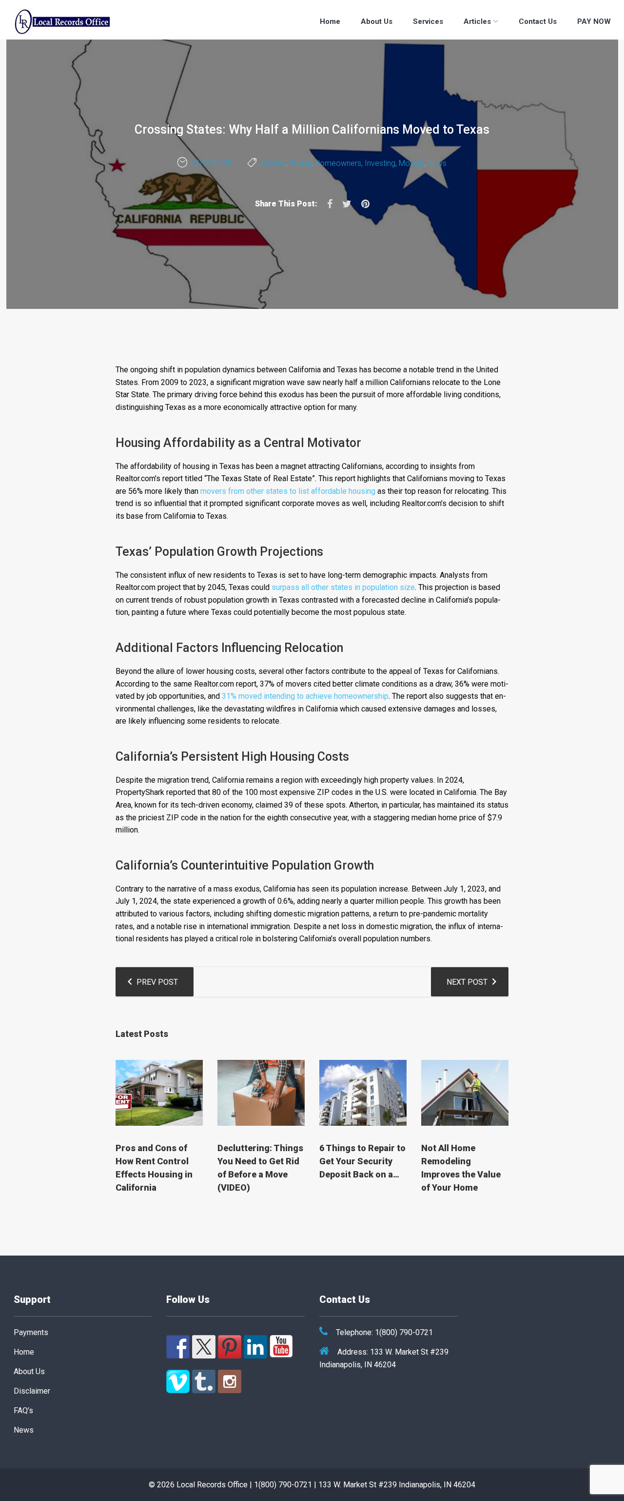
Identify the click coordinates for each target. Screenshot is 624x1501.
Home (330, 21)
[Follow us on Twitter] (203, 1347)
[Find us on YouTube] (281, 1347)
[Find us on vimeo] (178, 1381)
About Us (376, 21)
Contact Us (538, 21)
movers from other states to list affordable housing (287, 491)
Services (428, 21)
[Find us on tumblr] (203, 1381)
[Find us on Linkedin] (255, 1347)
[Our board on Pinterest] (229, 1347)
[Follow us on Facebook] (178, 1347)
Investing (380, 163)
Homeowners (338, 163)
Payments (31, 1332)
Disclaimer (32, 1391)
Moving (411, 163)
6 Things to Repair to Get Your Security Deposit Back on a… (362, 1161)
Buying (300, 163)
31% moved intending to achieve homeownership (305, 696)
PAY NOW (594, 21)
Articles (477, 21)
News (437, 163)
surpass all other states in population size (343, 587)
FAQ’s (23, 1410)
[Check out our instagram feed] (229, 1381)
